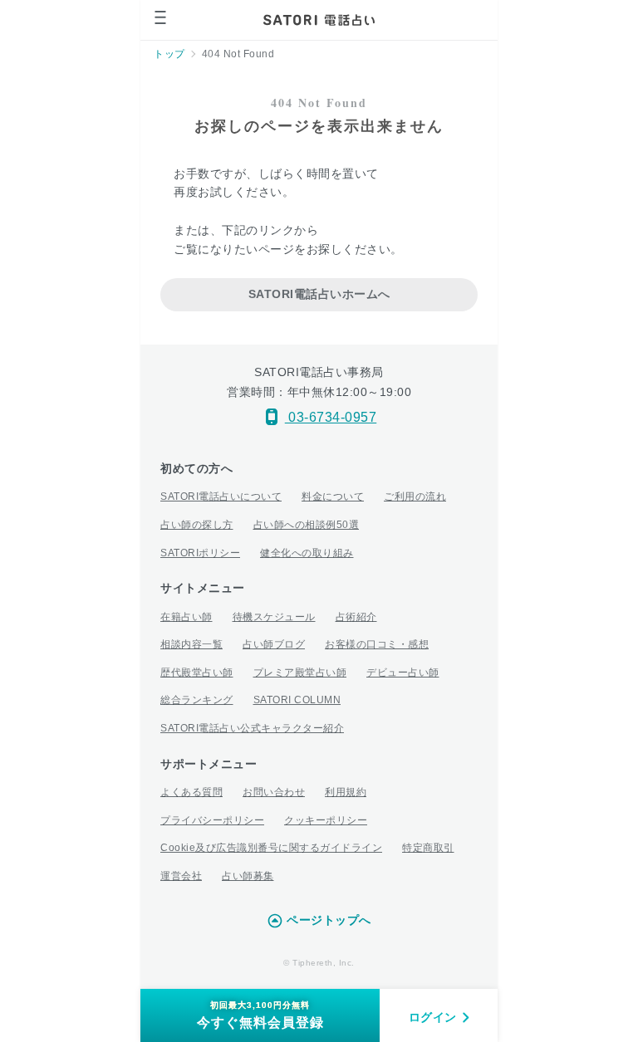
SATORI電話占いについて (221, 496)
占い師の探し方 (196, 525)
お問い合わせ (274, 792)
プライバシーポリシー (212, 820)
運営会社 (181, 876)
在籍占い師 (186, 617)
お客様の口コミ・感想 (377, 644)
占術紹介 (356, 617)
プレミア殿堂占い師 (300, 672)
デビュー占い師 (402, 672)
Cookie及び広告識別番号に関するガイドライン (271, 848)
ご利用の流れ (415, 496)
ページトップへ (329, 920)
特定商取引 (428, 848)
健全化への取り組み (307, 553)
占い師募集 (248, 876)
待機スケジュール (274, 617)
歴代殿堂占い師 (196, 672)
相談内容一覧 (191, 644)
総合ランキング (196, 700)
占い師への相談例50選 (306, 525)
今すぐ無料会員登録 (260, 1015)
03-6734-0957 (331, 417)
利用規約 (345, 792)
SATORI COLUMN (297, 700)
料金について (333, 496)
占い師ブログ (274, 644)
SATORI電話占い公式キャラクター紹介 (252, 728)
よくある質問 (191, 792)
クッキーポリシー (325, 820)
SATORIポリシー (200, 553)
